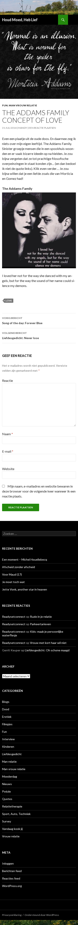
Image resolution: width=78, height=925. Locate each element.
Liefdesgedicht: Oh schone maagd (47, 650)
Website (8, 469)
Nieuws (7, 784)
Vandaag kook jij (12, 829)
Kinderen (8, 746)
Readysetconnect (13, 616)
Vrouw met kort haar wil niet (48, 642)
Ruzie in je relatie (41, 616)
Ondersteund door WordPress (42, 914)
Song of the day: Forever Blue (22, 320)
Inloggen (8, 863)
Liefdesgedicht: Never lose (20, 335)
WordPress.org (12, 886)
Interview (8, 739)
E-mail (7, 451)
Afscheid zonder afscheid (18, 567)
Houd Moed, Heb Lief (20, 19)
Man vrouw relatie (23, 105)
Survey (6, 821)
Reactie (7, 380)
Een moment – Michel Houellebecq (24, 559)
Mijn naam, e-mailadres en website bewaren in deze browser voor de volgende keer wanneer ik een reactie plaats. (39, 491)
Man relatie (9, 761)
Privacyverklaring (11, 914)
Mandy (22, 127)
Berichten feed (12, 871)
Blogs (5, 701)
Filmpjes (7, 724)
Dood (5, 709)
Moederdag (9, 776)
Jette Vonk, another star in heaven (24, 589)
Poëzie (6, 791)
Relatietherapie (12, 806)
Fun (5, 105)
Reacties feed (11, 878)
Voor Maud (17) (12, 574)
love (9, 300)
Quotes (7, 799)
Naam (7, 434)
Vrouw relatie (11, 836)
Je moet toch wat (13, 582)
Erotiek (6, 716)
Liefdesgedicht (12, 754)
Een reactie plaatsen (42, 127)
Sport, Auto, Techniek (16, 814)
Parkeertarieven (40, 624)
